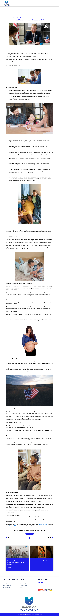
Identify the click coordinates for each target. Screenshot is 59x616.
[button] (45, 3)
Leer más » (9, 567)
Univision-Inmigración (42, 524)
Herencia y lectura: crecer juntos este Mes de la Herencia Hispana (16, 562)
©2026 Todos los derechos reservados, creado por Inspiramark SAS (29, 614)
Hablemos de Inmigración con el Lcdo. (17, 525)
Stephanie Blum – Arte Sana (40, 561)
